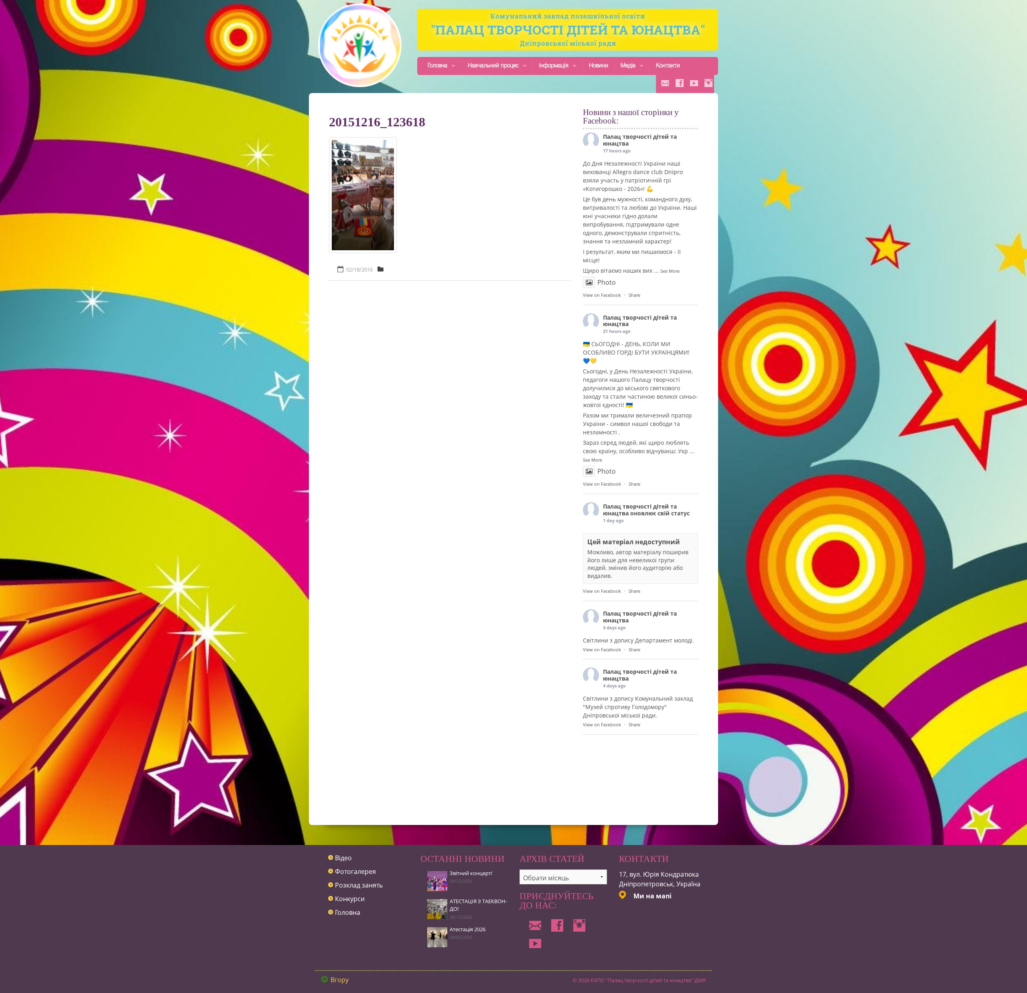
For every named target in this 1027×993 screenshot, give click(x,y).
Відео (343, 857)
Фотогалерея (355, 871)
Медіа (628, 66)
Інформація (553, 66)
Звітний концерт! (471, 873)
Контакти (668, 66)
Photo (606, 282)
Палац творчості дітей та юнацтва (640, 140)
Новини (598, 66)
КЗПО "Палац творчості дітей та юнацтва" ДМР (648, 980)
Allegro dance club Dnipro (648, 172)
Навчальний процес (493, 66)
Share (634, 295)
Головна (437, 66)
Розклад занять (359, 885)
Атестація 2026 (467, 929)
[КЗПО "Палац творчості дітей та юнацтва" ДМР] (360, 45)
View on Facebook (602, 295)
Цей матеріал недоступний (633, 541)
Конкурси (350, 898)
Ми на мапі (652, 896)
